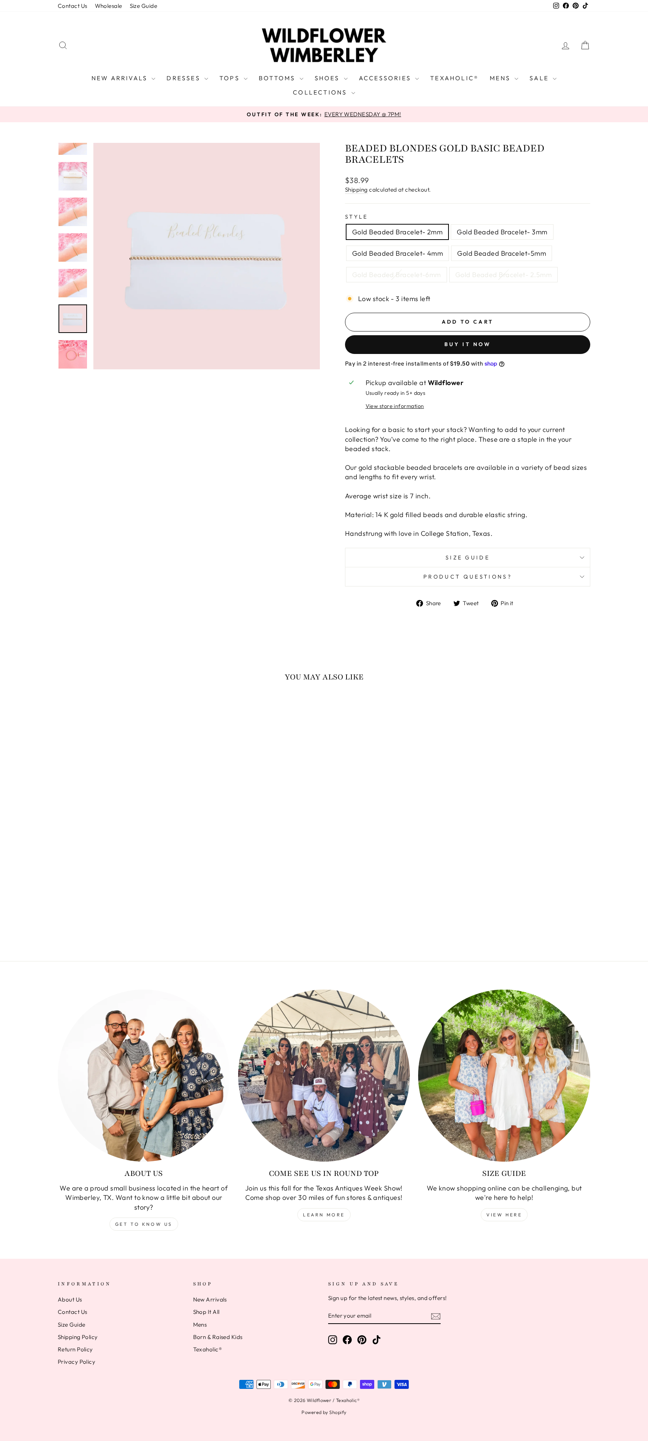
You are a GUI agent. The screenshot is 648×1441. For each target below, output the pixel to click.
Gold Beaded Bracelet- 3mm (502, 232)
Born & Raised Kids (218, 1337)
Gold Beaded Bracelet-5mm (501, 253)
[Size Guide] (504, 1076)
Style (356, 216)
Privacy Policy (76, 1361)
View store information (395, 406)
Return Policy (75, 1349)
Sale (540, 78)
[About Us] (144, 1076)
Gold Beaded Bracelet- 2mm (397, 232)
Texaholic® (454, 78)
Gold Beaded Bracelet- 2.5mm (503, 274)
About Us (70, 1299)
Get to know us (143, 1224)
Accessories (386, 78)
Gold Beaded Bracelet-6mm (396, 274)
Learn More (324, 1215)
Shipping (356, 189)
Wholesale (108, 5)
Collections (321, 92)
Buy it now (467, 344)
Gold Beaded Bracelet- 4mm (397, 253)
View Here (504, 1215)
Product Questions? (467, 576)
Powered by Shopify (324, 1412)
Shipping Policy (78, 1337)
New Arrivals (121, 78)
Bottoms (278, 78)
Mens (501, 78)
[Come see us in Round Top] (324, 1076)
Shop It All (206, 1311)
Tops (230, 78)
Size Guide (144, 5)
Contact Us (72, 5)
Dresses (184, 78)
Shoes (328, 78)
